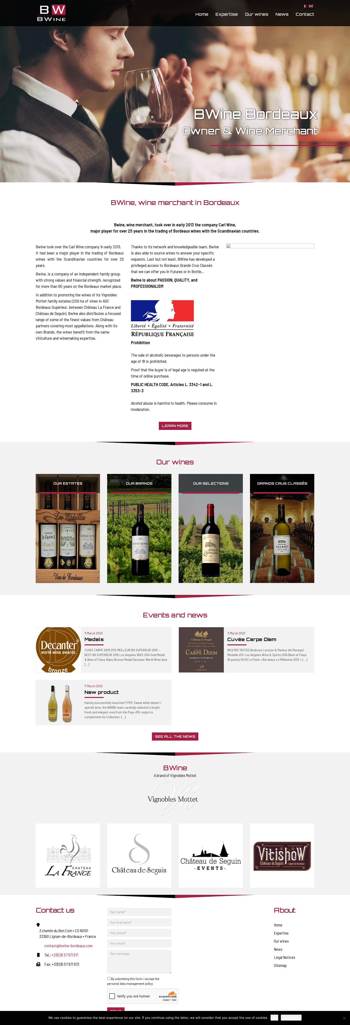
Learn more (175, 426)
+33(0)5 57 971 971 (64, 954)
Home (201, 14)
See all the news (175, 736)
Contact (305, 14)
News (282, 14)
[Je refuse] (344, 1018)
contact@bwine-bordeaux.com (68, 945)
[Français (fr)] (305, 6)
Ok (274, 1018)
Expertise (226, 14)
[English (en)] (311, 6)
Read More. (291, 1018)
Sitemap (280, 965)
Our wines (256, 14)
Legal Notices (284, 957)
